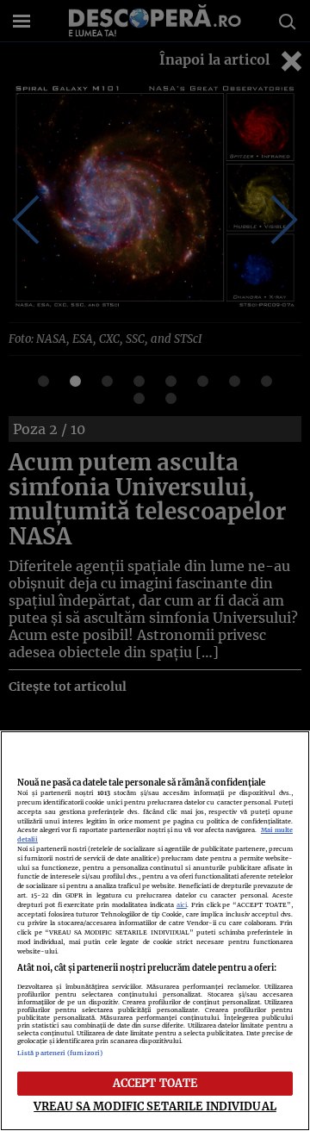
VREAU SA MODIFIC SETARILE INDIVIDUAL (155, 1106)
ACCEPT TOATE (155, 1083)
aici (182, 905)
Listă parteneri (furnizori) (59, 1053)
